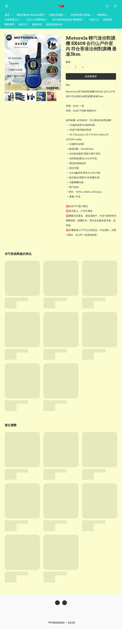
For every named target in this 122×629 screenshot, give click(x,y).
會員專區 (107, 19)
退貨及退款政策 (54, 24)
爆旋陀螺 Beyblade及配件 (31, 14)
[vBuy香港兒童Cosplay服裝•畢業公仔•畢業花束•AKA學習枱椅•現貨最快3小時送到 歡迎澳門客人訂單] (61, 6)
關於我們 (9, 24)
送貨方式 (23, 24)
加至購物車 (91, 76)
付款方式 (94, 19)
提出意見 (71, 622)
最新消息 (37, 24)
